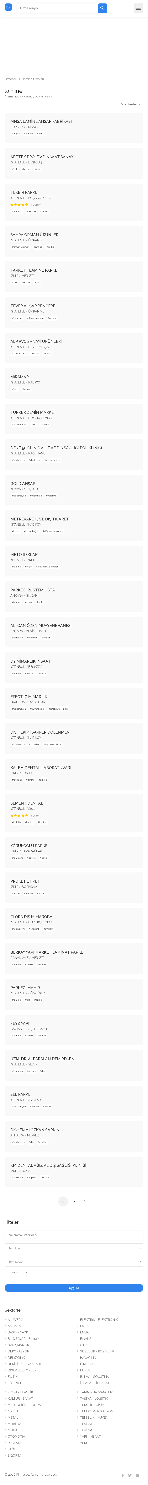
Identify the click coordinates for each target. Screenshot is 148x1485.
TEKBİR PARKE (23, 192)
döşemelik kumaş (53, 531)
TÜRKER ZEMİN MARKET (33, 412)
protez (30, 822)
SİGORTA (14, 1455)
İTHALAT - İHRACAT (95, 1383)
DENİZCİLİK (16, 1358)
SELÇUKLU (32, 489)
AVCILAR (34, 1100)
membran (37, 495)
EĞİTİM (13, 1377)
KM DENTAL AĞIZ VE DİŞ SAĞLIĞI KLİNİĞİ (48, 1165)
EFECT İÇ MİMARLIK (28, 696)
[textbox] (74, 1248)
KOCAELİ (16, 560)
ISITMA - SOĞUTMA (94, 1377)
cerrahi (32, 1071)
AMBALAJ (15, 1326)
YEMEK (85, 1443)
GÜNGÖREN (37, 993)
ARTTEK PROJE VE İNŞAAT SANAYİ (42, 157)
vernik (48, 1106)
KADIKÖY (34, 382)
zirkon (43, 779)
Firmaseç (11, 79)
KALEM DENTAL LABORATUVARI (40, 767)
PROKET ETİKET (25, 881)
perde (17, 531)
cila (28, 1000)
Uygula (74, 1288)
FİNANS (85, 1339)
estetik (17, 822)
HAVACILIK (88, 1358)
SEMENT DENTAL (26, 803)
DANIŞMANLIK (18, 1345)
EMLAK (85, 1326)
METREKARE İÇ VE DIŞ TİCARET (39, 519)
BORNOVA (29, 887)
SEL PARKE (20, 1094)
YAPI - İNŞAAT (90, 1436)
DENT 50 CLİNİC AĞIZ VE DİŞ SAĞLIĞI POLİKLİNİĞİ (56, 448)
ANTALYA (17, 1135)
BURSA (15, 127)
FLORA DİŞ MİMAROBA (31, 916)
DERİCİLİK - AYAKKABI (24, 1364)
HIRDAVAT (87, 1364)
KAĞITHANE (36, 453)
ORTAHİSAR (37, 702)
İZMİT (30, 560)
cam (16, 389)
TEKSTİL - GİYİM (92, 1405)
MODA (12, 1430)
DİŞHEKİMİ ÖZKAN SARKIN (35, 1130)
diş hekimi (19, 460)
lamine (29, 133)
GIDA (83, 1345)
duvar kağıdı (20, 424)
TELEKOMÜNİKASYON (96, 1411)
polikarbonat (20, 353)
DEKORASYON (18, 1351)
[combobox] (74, 1248)
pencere (18, 318)
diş (43, 1071)
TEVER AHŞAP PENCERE (32, 306)
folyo (29, 566)
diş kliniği (35, 460)
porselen (18, 637)
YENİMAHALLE (36, 631)
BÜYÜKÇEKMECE (40, 418)
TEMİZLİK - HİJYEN (94, 1417)
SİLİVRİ (33, 1064)
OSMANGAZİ (33, 127)
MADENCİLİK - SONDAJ (25, 1405)
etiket (17, 893)
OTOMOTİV (16, 1436)
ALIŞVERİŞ (15, 1320)
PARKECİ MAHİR (25, 987)
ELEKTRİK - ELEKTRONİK (99, 1320)
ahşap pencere (36, 318)
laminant (18, 211)
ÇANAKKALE (19, 958)
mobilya (52, 495)
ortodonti (33, 637)
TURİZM (86, 1430)
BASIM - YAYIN (18, 1332)
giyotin (52, 318)
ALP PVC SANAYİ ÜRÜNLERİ (36, 341)
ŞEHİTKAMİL (39, 1029)
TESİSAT (86, 1424)
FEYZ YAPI (19, 1023)
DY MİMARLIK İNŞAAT (30, 661)
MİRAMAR (19, 377)
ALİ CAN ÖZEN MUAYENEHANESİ (40, 625)
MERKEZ (28, 276)
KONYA (15, 489)
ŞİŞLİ (31, 809)
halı (15, 169)
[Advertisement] (74, 46)
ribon (47, 353)
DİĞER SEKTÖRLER (22, 1370)
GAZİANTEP (18, 1029)
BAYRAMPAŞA (38, 347)
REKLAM (14, 1443)
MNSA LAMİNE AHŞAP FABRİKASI (41, 121)
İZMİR (14, 276)
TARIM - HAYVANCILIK (96, 1392)
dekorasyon (20, 495)
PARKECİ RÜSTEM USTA (32, 590)
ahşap (17, 133)
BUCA (26, 1171)
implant (47, 637)
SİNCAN (32, 595)
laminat (30, 673)
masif (41, 133)
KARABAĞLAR (32, 851)
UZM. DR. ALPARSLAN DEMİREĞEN (42, 1059)
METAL (13, 1417)
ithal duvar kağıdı (59, 708)
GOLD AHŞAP (22, 483)
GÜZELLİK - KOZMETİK (97, 1351)
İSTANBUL (17, 162)
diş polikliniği (53, 460)
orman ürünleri (21, 247)
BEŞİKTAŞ (35, 162)
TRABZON (17, 702)
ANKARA (16, 595)
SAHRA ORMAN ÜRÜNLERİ (34, 235)
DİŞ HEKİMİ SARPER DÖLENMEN (40, 732)
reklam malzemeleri (48, 566)
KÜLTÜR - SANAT (20, 1398)
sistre (41, 602)
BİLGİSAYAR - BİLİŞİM (24, 1339)
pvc (38, 169)
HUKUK (85, 1370)
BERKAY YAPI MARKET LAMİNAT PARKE (46, 952)
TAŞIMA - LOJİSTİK (94, 1398)
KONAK (27, 773)
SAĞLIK (13, 1449)
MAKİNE (14, 1411)
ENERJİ (85, 1332)
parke (44, 211)
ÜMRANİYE (36, 240)
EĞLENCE (15, 1383)
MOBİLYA (14, 1424)
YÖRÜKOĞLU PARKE (28, 846)
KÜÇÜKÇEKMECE (40, 198)
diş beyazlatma (53, 744)
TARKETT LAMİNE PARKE (33, 270)
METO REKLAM (24, 554)
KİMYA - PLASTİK (20, 1392)
